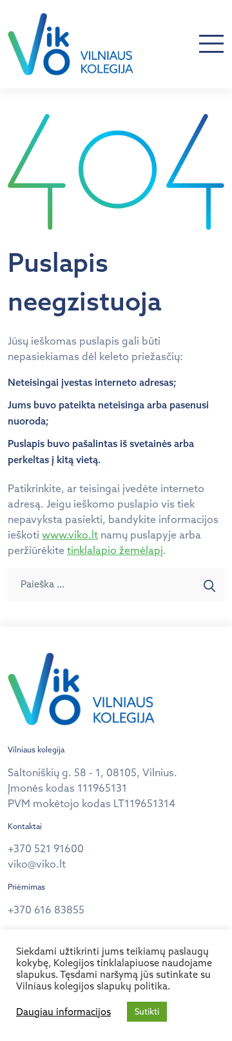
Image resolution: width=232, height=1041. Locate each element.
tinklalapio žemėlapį (115, 550)
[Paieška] (209, 584)
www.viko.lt (70, 534)
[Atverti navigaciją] (211, 44)
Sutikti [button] (147, 1011)
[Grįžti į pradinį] (70, 44)
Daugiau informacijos (63, 1012)
